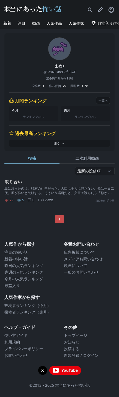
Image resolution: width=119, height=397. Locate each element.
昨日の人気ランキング (23, 265)
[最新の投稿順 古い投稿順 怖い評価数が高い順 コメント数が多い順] (95, 171)
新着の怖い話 (16, 258)
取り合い (13, 182)
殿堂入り (12, 285)
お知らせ (71, 342)
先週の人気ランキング (23, 272)
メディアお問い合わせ (83, 258)
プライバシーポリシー (23, 348)
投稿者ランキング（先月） (27, 312)
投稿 (32, 158)
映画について (75, 265)
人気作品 (54, 23)
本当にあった (32, 9)
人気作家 (76, 23)
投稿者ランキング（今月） (27, 305)
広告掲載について (79, 252)
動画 (36, 23)
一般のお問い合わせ (81, 272)
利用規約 (12, 342)
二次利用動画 (87, 158)
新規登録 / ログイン (81, 355)
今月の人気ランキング (23, 278)
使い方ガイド (16, 335)
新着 (7, 23)
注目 (21, 23)
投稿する (71, 348)
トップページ (75, 335)
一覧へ (103, 100)
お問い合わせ (16, 355)
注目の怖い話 (16, 252)
